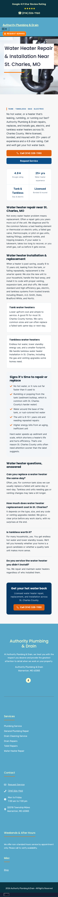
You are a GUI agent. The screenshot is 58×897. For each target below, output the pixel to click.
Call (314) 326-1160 (31, 153)
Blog (6, 870)
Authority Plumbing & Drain (20, 25)
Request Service (29, 161)
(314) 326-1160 (15, 791)
